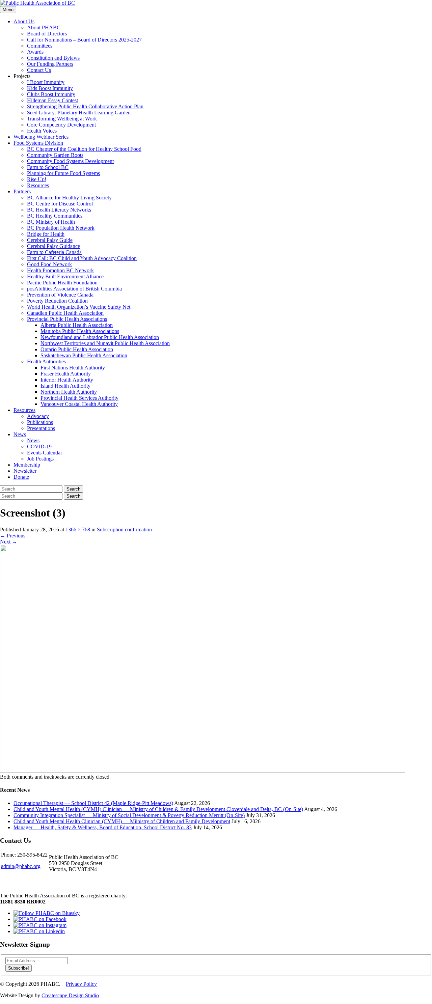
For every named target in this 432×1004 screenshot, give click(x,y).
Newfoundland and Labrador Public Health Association (99, 337)
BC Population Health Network (60, 228)
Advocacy (38, 416)
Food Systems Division (38, 143)
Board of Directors (47, 33)
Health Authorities (46, 361)
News (20, 434)
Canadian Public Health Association (65, 313)
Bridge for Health (45, 234)
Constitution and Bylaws (53, 58)
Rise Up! (36, 179)
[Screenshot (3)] (202, 771)
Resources (38, 185)
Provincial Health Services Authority (79, 398)
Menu (8, 9)
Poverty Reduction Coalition (57, 301)
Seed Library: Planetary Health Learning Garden (79, 112)
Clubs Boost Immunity (51, 94)
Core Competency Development (61, 125)
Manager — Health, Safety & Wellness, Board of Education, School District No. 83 (103, 827)
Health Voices (42, 131)
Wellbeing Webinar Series (41, 137)
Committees (39, 46)
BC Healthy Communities (54, 216)
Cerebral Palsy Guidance (53, 246)
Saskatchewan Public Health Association (83, 355)
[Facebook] (40, 919)
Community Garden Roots (55, 155)
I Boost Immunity (45, 82)
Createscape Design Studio (70, 995)
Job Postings (40, 459)
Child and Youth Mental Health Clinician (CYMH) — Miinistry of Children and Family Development (122, 821)
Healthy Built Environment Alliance (65, 276)
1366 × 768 (77, 529)
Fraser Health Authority (65, 373)
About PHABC (43, 27)
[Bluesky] (47, 913)
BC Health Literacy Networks (59, 210)
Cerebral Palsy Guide (50, 240)
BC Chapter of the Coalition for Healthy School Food (84, 149)
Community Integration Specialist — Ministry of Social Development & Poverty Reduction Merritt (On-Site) (129, 815)
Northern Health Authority (68, 392)
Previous (12, 535)
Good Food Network (49, 264)
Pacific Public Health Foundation (62, 282)
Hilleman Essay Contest (52, 100)
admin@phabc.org (20, 866)
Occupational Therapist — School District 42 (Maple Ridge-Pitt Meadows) (93, 803)
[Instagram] (40, 925)
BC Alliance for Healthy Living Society (69, 197)
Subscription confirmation (124, 529)
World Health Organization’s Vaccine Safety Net (78, 307)
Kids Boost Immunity (50, 88)
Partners (22, 191)
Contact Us (39, 70)
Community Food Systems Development (70, 161)
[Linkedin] (39, 931)
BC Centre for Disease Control (60, 203)
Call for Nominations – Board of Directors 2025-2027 (84, 40)
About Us (24, 21)
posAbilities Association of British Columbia (74, 288)
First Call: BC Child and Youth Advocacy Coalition (82, 258)
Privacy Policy (81, 984)
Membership (27, 465)
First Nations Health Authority (72, 367)
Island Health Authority (65, 386)
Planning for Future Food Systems (63, 173)
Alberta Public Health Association (76, 325)
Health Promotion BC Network (60, 270)
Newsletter (25, 471)
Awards (35, 52)
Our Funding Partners (50, 64)
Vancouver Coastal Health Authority (79, 404)
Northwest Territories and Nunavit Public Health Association (105, 343)
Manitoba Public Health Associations (79, 331)
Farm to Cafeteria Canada (54, 252)
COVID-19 (39, 446)
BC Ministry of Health (51, 222)
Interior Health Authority (66, 380)
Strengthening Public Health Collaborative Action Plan (85, 106)
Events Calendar (44, 452)
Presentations (41, 428)
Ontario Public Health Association (76, 349)
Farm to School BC (48, 167)
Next (8, 542)
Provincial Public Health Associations (67, 319)
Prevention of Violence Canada (60, 295)
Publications (40, 422)
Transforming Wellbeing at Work (62, 118)
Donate (21, 477)
